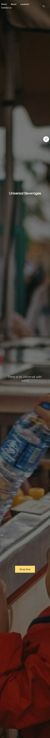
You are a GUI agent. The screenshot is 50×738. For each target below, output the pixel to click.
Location (25, 4)
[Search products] (46, 139)
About (14, 4)
